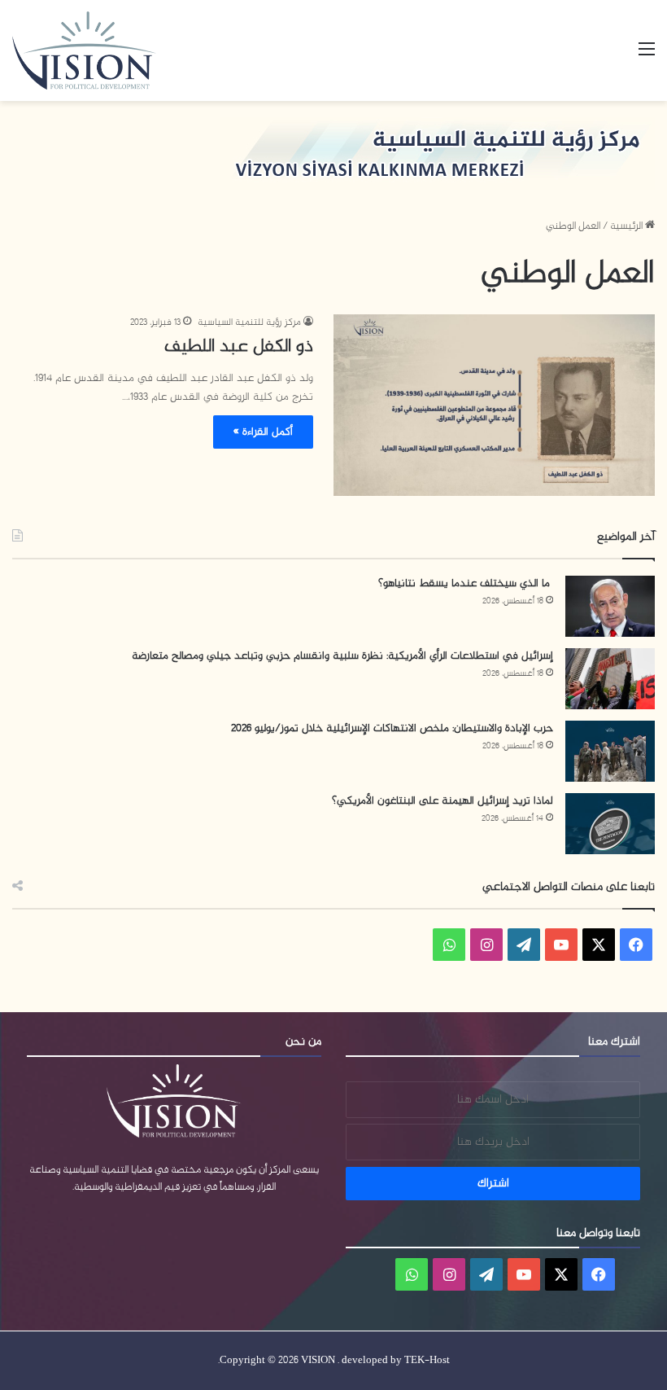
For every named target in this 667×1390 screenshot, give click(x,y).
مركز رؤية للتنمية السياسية (249, 322)
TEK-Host (427, 1361)
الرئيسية (627, 226)
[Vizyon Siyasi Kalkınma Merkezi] (102, 50)
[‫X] (598, 944)
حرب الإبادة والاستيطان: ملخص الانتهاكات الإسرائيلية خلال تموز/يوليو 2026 (392, 728)
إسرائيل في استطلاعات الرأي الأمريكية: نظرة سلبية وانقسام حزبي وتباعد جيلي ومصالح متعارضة (342, 656)
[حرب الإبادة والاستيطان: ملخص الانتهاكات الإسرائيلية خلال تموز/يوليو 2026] (610, 751)
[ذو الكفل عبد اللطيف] (494, 404)
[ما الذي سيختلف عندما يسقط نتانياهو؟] (610, 606)
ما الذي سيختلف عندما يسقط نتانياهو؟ (465, 583)
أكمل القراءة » (263, 432)
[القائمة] (647, 56)
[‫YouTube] (561, 944)
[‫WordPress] (524, 944)
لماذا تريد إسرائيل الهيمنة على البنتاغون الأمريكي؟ (442, 800)
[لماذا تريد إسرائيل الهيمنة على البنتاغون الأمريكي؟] (610, 823)
